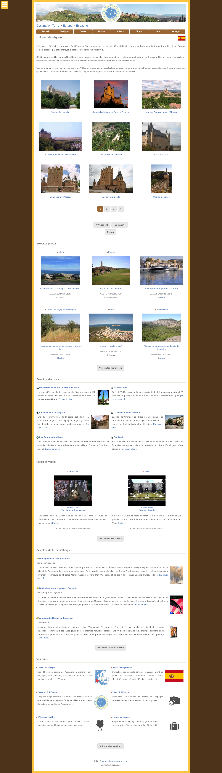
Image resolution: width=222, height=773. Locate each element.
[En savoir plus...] (66, 399)
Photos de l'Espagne (121, 692)
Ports (111, 309)
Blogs (139, 31)
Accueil (45, 31)
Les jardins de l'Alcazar (111, 154)
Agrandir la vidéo (73, 507)
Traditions (73, 471)
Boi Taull (118, 437)
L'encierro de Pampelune (73, 510)
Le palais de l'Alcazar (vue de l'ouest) (111, 112)
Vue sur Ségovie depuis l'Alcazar (161, 112)
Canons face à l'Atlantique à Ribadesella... (60, 288)
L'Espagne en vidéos (46, 717)
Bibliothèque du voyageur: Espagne (58, 588)
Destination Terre (47, 25)
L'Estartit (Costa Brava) (111, 346)
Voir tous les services (111, 746)
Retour (110, 232)
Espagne (82, 25)
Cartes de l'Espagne (46, 667)
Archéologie (162, 309)
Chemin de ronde (161, 197)
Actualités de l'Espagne (48, 692)
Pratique (64, 31)
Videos (120, 31)
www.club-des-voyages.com (114, 761)
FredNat (162, 297)
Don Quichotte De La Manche (54, 558)
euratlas (162, 358)
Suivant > (120, 225)
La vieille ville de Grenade (127, 412)
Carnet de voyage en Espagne (61, 309)
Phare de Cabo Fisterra (111, 288)
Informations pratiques (122, 667)
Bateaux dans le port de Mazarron (161, 288)
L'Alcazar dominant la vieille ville (60, 154)
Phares (111, 252)
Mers (61, 252)
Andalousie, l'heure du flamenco (56, 618)
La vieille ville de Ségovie (52, 412)
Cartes (83, 31)
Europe (67, 25)
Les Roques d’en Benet (51, 437)
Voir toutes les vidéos (110, 538)
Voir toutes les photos (110, 368)
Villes (147, 471)
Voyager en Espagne (121, 717)
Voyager (176, 31)
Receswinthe (120, 387)
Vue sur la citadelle (60, 112)
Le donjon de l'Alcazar (60, 197)
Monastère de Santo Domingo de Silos (59, 387)
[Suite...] (56, 523)
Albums (101, 31)
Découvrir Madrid (146, 510)
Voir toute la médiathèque (110, 647)
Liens (157, 31)
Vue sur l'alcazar (161, 154)
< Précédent (102, 225)
